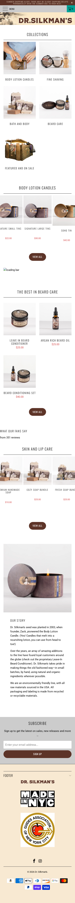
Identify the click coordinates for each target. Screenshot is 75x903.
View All (37, 257)
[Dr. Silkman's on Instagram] (40, 861)
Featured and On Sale (19, 151)
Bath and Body (19, 106)
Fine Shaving (55, 62)
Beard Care (55, 106)
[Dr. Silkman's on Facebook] (34, 861)
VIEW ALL (37, 412)
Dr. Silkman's (41, 872)
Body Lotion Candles (19, 62)
